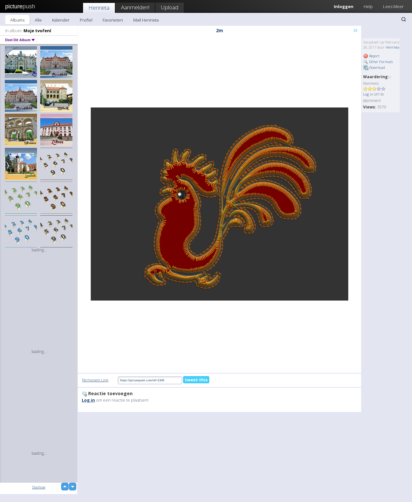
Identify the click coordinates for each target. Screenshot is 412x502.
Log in (368, 94)
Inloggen (343, 6)
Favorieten (113, 20)
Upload (169, 7)
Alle (38, 20)
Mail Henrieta (146, 20)
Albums (17, 20)
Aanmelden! (135, 7)
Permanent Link (95, 379)
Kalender (61, 20)
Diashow (38, 487)
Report (373, 55)
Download (376, 67)
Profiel (86, 20)
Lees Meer (393, 6)
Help (368, 6)
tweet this (196, 380)
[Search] (403, 19)
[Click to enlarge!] (219, 204)
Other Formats (380, 61)
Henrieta (99, 7)
